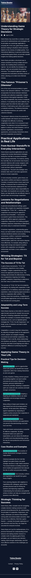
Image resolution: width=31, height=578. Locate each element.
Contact (10, 564)
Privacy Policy (18, 564)
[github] (14, 569)
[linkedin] (17, 569)
